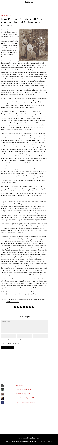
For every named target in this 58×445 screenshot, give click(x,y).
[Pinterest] (21, 307)
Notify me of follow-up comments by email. (13, 340)
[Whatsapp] (27, 307)
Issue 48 (3, 15)
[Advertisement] (11, 422)
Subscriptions (15, 441)
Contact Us (7, 441)
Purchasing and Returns (38, 441)
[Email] (33, 307)
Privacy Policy (49, 441)
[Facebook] (15, 307)
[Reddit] (30, 307)
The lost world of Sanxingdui (23, 389)
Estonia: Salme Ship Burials (23, 393)
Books (7, 15)
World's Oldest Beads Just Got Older (25, 398)
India (11, 15)
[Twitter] (18, 307)
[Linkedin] (24, 307)
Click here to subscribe (12, 302)
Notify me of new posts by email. (10, 343)
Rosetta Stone (19, 385)
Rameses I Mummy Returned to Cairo (26, 402)
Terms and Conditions (25, 441)
